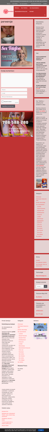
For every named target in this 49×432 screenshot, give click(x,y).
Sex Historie (40, 230)
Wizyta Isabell (5, 425)
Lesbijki (39, 216)
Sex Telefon (15, 3)
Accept (41, 430)
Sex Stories (39, 296)
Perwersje (39, 226)
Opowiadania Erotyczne (36, 3)
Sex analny (39, 228)
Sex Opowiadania (23, 3)
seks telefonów (40, 165)
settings (34, 430)
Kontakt (45, 3)
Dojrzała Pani (5, 411)
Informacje (38, 196)
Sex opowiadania (40, 204)
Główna (8, 3)
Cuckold (39, 206)
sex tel (37, 88)
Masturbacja (40, 218)
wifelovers (39, 310)
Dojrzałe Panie (40, 210)
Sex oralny (39, 232)
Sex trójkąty (40, 234)
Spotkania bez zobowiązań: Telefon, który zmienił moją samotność (8, 415)
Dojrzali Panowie (41, 208)
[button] (45, 15)
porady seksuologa (40, 202)
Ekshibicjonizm (40, 212)
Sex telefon (39, 236)
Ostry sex (39, 224)
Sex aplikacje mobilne (41, 262)
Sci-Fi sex (39, 314)
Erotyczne (39, 214)
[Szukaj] (45, 286)
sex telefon (42, 111)
